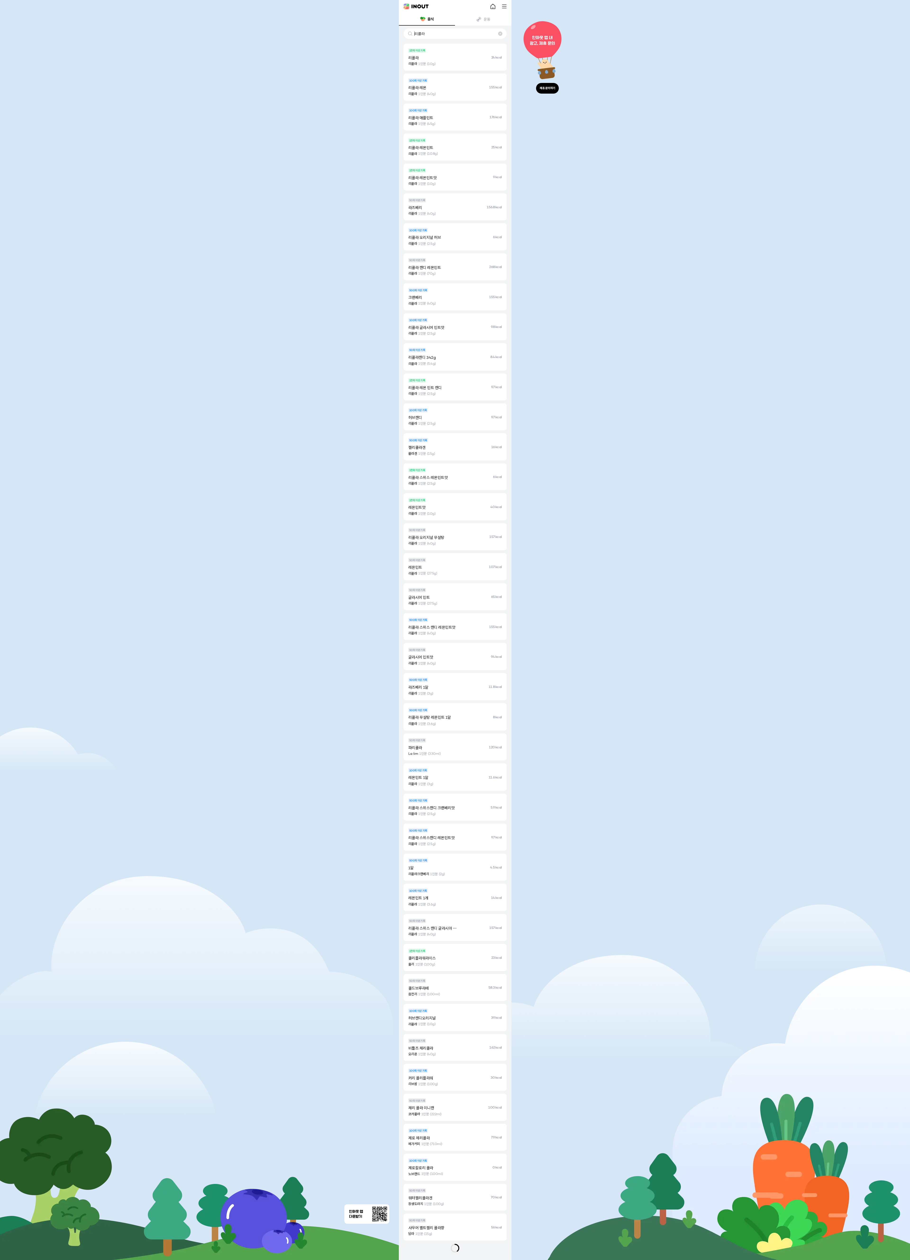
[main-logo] (416, 6)
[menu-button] (504, 6)
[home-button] (493, 6)
